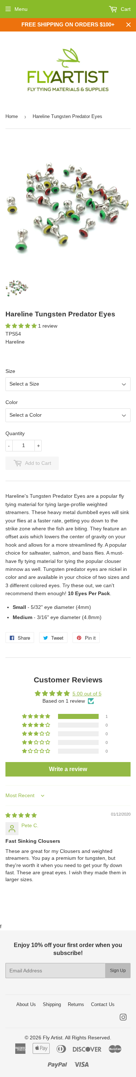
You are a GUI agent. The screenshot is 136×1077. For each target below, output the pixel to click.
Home (11, 116)
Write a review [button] (68, 769)
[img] (21, 815)
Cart (125, 9)
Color (11, 402)
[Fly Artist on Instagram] (123, 1018)
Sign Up (118, 970)
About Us (26, 1004)
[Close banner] (128, 25)
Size (10, 371)
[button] (21, 326)
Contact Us (103, 1004)
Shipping (52, 1004)
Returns (76, 1004)
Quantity (15, 433)
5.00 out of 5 (87, 694)
